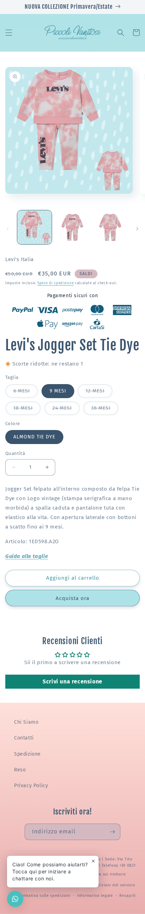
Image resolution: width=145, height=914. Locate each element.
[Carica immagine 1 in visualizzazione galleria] (34, 227)
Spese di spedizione (55, 283)
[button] (9, 32)
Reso (20, 770)
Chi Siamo (26, 722)
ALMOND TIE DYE (34, 437)
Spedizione (27, 754)
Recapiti (127, 895)
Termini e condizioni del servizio (103, 885)
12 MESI (99, 393)
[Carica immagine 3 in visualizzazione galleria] (110, 227)
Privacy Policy (31, 786)
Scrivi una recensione (72, 681)
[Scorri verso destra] (137, 229)
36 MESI (105, 410)
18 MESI (27, 410)
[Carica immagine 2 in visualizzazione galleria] (72, 227)
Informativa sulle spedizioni (43, 895)
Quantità (15, 453)
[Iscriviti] (112, 832)
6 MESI (25, 393)
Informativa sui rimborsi (102, 874)
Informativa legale (95, 895)
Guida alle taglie (26, 556)
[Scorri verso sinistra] (7, 229)
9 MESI (58, 391)
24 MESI (66, 410)
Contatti (24, 738)
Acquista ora (72, 598)
